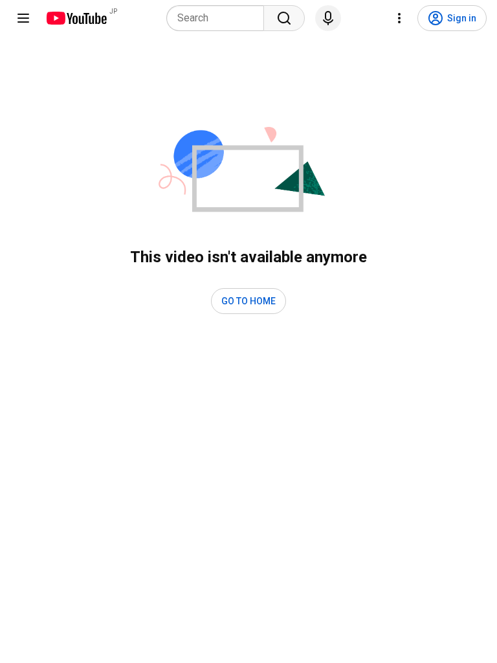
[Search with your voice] (328, 18)
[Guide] (23, 18)
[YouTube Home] (76, 18)
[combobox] (219, 18)
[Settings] (399, 18)
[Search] (284, 18)
